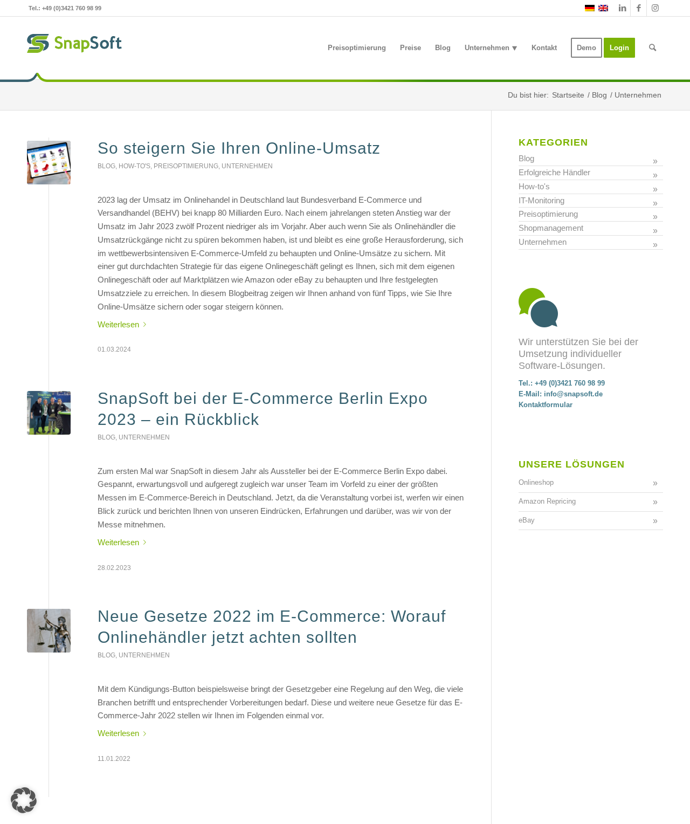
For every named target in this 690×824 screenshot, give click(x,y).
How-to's (134, 166)
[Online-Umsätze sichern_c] (49, 162)
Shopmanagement (551, 227)
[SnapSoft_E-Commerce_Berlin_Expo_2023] (49, 413)
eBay (527, 520)
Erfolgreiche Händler (554, 172)
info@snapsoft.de (573, 394)
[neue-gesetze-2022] (49, 631)
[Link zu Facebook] (638, 8)
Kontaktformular (545, 405)
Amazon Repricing (547, 501)
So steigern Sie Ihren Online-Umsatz (239, 148)
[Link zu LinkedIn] (622, 8)
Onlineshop (536, 482)
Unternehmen (247, 166)
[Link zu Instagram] (655, 8)
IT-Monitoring (541, 200)
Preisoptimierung (186, 166)
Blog (106, 166)
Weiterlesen (118, 324)
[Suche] (652, 48)
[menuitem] (357, 48)
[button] (23, 800)
